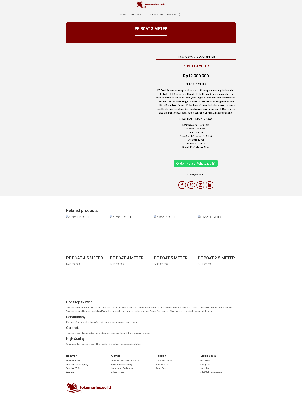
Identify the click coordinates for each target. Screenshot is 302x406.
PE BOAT (189, 56)
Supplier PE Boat (74, 368)
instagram (205, 364)
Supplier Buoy (73, 360)
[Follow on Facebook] (182, 185)
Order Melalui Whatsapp (193, 163)
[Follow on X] (191, 185)
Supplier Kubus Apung (77, 364)
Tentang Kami (137, 14)
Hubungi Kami (156, 14)
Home (123, 14)
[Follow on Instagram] (200, 185)
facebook (205, 360)
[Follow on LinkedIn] (209, 185)
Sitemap (70, 371)
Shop (170, 14)
